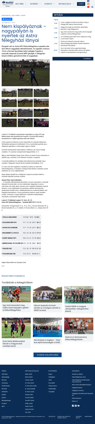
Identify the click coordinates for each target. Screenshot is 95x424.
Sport (23, 15)
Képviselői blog (65, 4)
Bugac (50, 374)
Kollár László (29, 403)
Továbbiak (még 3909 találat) (47, 355)
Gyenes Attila (29, 394)
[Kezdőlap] (8, 2)
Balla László (28, 374)
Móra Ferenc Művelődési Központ (81, 384)
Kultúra (4, 397)
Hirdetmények (6, 386)
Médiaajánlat (88, 416)
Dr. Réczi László (29, 391)
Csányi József (29, 380)
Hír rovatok (6, 15)
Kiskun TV (75, 401)
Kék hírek (4, 389)
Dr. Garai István (29, 383)
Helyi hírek (19, 4)
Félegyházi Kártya (77, 387)
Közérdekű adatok (79, 417)
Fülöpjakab (52, 377)
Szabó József (29, 406)
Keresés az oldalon (77, 374)
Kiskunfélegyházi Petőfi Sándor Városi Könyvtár (81, 381)
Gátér (50, 380)
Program (4, 403)
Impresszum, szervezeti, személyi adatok (64, 417)
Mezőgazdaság (6, 400)
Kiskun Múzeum (76, 398)
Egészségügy (5, 377)
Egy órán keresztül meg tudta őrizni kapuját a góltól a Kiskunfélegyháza (76, 33)
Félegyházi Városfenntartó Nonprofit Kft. (82, 394)
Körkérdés (5, 391)
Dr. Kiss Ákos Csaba (31, 386)
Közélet (4, 394)
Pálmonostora (53, 386)
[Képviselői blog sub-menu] (74, 4)
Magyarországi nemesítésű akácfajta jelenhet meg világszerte (74, 28)
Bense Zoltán (29, 377)
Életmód (4, 380)
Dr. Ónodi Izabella (30, 389)
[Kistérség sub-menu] (40, 4)
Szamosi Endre (29, 409)
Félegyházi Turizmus (78, 390)
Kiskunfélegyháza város (79, 377)
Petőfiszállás (52, 389)
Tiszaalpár (52, 391)
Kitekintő (48, 4)
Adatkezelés (52, 416)
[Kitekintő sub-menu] (55, 4)
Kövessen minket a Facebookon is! (13, 276)
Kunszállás (52, 383)
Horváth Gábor (29, 397)
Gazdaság (5, 383)
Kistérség (34, 4)
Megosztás (8, 19)
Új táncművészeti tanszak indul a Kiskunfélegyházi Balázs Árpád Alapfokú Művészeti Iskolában (75, 43)
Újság (81, 4)
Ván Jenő (28, 412)
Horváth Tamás (29, 400)
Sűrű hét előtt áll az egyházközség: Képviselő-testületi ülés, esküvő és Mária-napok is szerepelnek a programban (76, 50)
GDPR (10, 418)
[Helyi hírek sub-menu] (26, 4)
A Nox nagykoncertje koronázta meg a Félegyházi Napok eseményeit (75, 23)
